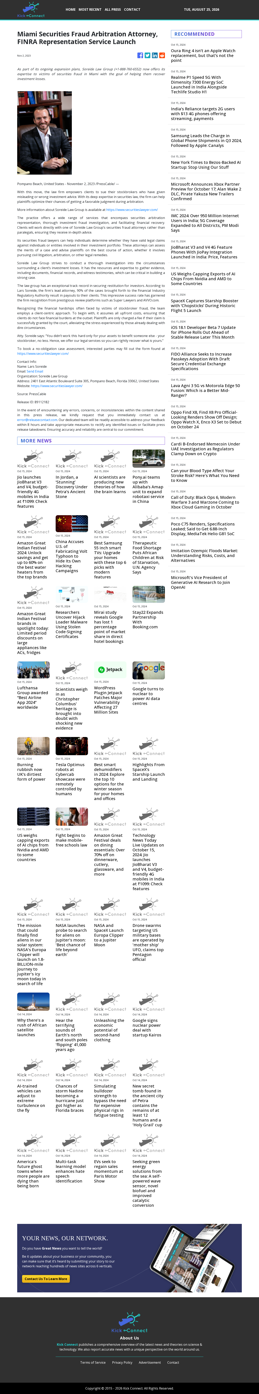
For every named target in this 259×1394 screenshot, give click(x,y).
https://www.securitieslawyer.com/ (132, 209)
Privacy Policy (122, 1362)
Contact (173, 1362)
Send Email (35, 371)
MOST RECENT (90, 9)
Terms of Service (93, 1362)
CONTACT (132, 9)
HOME (70, 9)
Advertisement (150, 1362)
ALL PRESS (113, 9)
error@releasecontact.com (37, 420)
